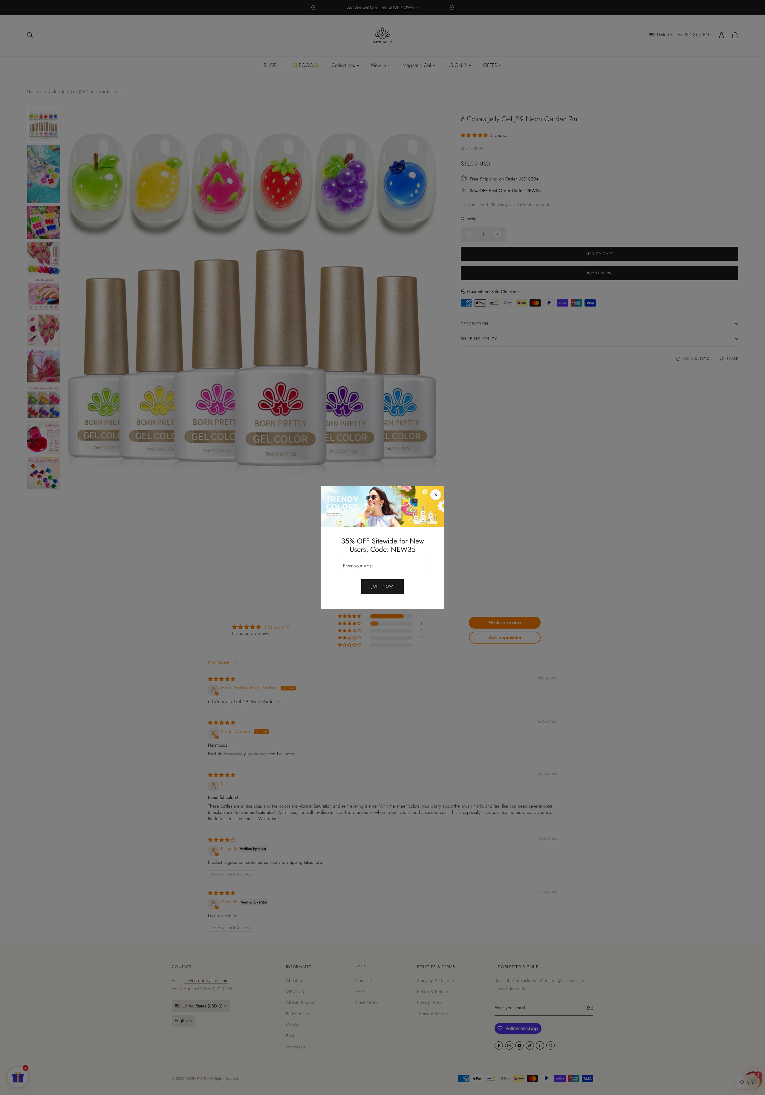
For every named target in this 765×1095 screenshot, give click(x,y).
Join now (382, 586)
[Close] (435, 494)
